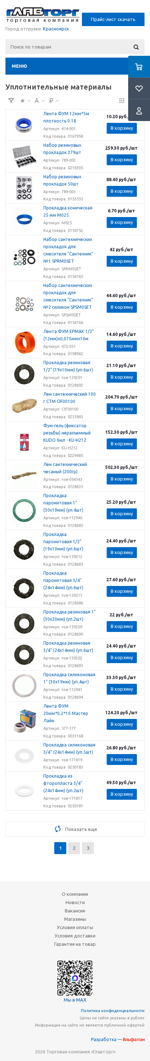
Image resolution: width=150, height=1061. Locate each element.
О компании (75, 893)
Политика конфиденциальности (113, 1010)
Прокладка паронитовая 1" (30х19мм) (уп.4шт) (63, 502)
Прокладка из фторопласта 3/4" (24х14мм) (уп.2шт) (63, 783)
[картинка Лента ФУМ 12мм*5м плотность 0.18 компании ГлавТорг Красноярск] (24, 125)
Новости (75, 902)
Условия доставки (75, 935)
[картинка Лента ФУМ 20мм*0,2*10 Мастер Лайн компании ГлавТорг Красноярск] (24, 721)
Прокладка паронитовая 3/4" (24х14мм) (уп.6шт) (63, 580)
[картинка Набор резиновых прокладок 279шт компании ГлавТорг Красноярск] (24, 156)
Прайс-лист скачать (113, 19)
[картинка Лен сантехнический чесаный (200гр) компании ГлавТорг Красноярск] (24, 475)
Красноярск (56, 28)
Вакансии (75, 910)
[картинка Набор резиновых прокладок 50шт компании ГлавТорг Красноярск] (24, 188)
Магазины (75, 918)
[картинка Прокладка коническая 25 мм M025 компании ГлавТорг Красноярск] (24, 219)
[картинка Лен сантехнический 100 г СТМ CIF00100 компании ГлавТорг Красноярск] (24, 405)
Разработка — (107, 1039)
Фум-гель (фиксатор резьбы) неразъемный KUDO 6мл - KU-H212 (67, 432)
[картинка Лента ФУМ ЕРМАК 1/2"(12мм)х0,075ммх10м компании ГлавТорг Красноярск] (24, 342)
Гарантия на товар (75, 943)
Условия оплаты (75, 927)
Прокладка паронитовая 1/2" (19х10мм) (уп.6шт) (63, 541)
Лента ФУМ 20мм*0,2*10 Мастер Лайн (65, 713)
